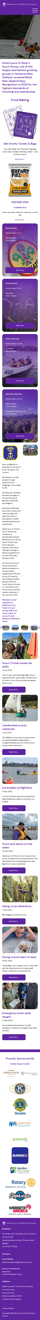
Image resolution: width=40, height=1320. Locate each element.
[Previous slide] (1, 628)
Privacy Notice (8, 1308)
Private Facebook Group (12, 1274)
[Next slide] (39, 628)
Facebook (6, 1271)
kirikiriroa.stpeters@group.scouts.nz (17, 1262)
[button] (35, 11)
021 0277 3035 (11, 1246)
